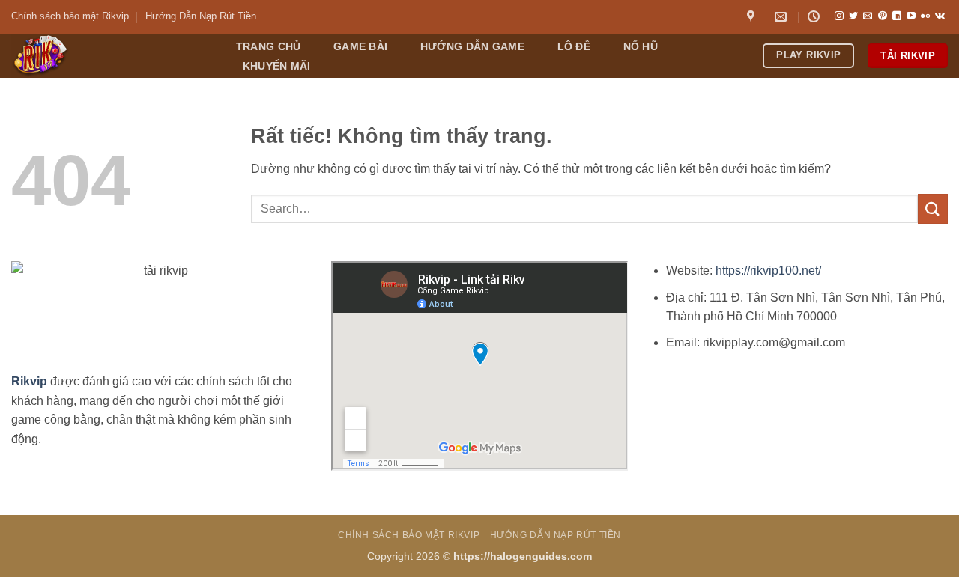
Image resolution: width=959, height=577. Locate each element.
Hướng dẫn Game (472, 46)
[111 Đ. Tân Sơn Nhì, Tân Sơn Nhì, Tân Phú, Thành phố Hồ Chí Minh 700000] (752, 17)
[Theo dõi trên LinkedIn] (896, 16)
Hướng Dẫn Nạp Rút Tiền (200, 16)
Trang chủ (268, 46)
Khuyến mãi (277, 66)
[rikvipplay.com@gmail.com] (782, 17)
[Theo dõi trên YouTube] (911, 16)
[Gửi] (933, 208)
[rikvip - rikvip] (107, 56)
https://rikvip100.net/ (768, 270)
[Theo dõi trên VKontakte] (940, 16)
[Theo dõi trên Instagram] (839, 16)
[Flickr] (925, 16)
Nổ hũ (640, 46)
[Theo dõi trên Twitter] (853, 16)
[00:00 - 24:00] (815, 17)
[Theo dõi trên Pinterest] (882, 16)
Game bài (360, 46)
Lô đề (573, 46)
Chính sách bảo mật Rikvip (70, 16)
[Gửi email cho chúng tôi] (867, 16)
